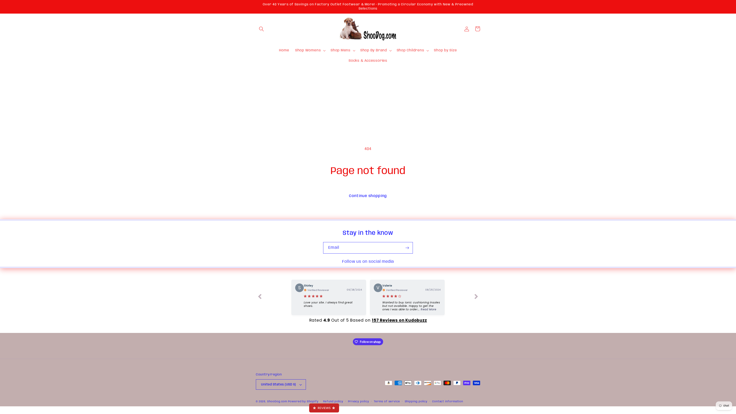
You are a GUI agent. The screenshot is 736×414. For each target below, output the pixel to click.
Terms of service (387, 401)
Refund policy (333, 401)
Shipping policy (416, 401)
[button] (261, 28)
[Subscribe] (407, 248)
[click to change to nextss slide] (476, 297)
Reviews (324, 408)
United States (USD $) (278, 384)
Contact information (447, 401)
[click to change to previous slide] (260, 297)
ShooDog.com (277, 401)
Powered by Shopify (303, 401)
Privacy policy (358, 401)
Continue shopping (368, 196)
